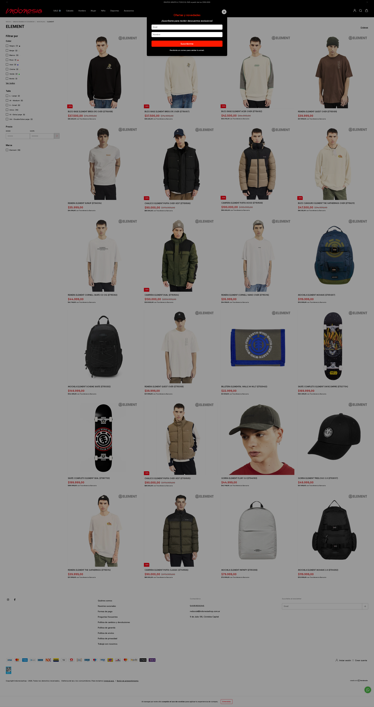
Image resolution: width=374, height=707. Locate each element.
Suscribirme (187, 43)
